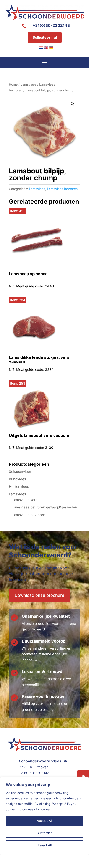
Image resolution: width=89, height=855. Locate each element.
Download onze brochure (39, 595)
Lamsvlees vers (24, 500)
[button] (72, 104)
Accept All (44, 820)
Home (13, 84)
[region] (44, 816)
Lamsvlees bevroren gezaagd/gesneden (44, 507)
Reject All (45, 845)
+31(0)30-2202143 (51, 25)
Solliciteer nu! (45, 37)
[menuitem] (41, 48)
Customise (44, 833)
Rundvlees (17, 479)
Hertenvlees (19, 486)
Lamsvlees (28, 84)
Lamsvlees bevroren (62, 189)
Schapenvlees (20, 471)
